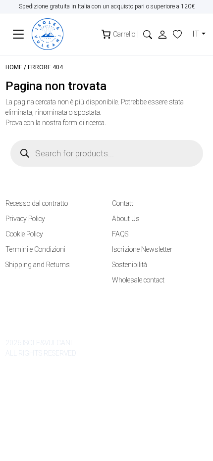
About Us (126, 219)
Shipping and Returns (37, 265)
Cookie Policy (24, 234)
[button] (148, 34)
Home (13, 67)
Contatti (123, 203)
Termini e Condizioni (35, 249)
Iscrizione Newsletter (142, 249)
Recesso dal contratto (36, 203)
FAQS (120, 234)
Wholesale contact (138, 280)
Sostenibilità (129, 265)
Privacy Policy (25, 219)
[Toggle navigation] (18, 34)
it (195, 34)
